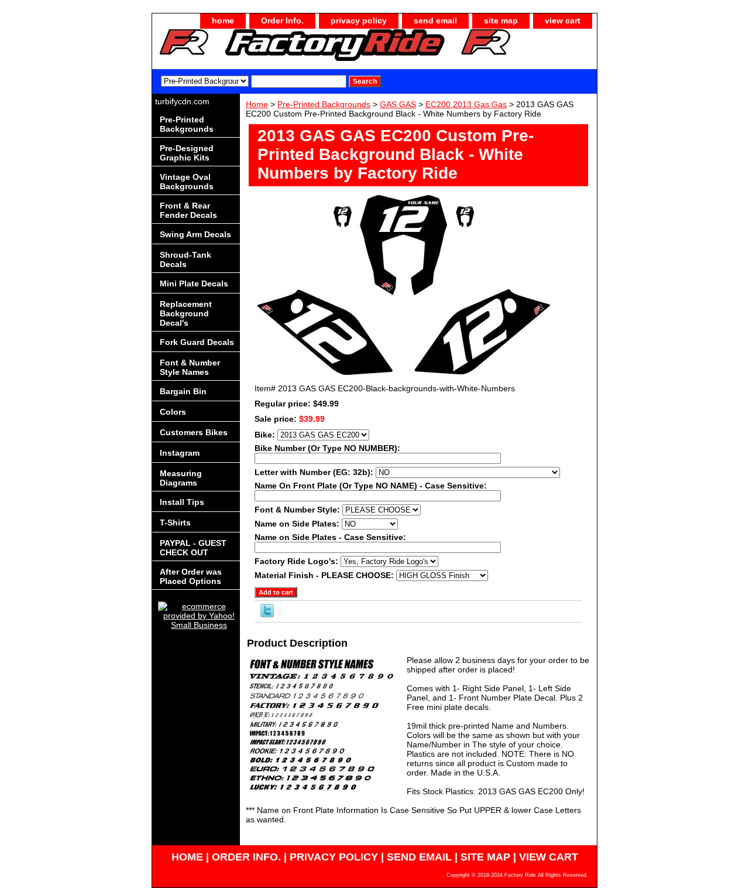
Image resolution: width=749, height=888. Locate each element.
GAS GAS (398, 104)
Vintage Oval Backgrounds (187, 181)
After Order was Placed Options (191, 576)
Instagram (180, 452)
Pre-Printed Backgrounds (323, 104)
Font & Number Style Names (190, 367)
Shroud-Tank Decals (185, 259)
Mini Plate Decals (194, 283)
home (223, 20)
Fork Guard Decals (197, 342)
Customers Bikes (194, 432)
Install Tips (182, 502)
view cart (562, 20)
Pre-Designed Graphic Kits (187, 153)
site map (501, 20)
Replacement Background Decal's (186, 313)
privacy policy (359, 20)
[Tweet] (267, 614)
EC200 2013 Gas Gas (466, 104)
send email (435, 20)
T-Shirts (175, 522)
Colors (173, 411)
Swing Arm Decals (195, 234)
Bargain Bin (183, 391)
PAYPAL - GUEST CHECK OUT (193, 547)
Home (257, 104)
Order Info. (282, 20)
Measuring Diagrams (181, 478)
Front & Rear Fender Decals (188, 210)
